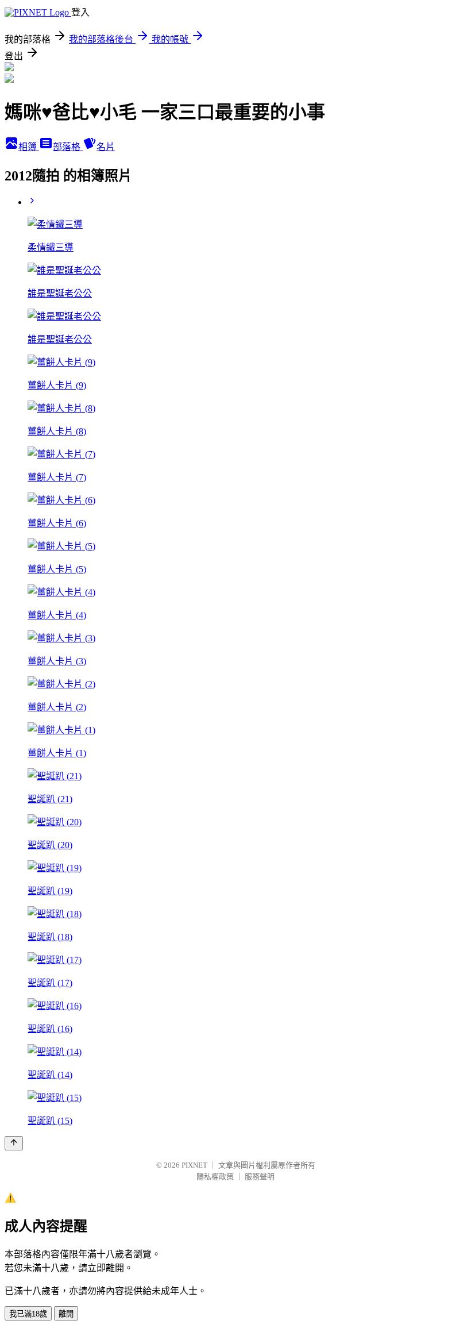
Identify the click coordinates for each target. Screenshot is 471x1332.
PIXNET (194, 1165)
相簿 (28, 147)
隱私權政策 (215, 1176)
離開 (66, 1314)
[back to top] (14, 1143)
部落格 (68, 147)
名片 (105, 147)
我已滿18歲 (28, 1314)
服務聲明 (260, 1176)
